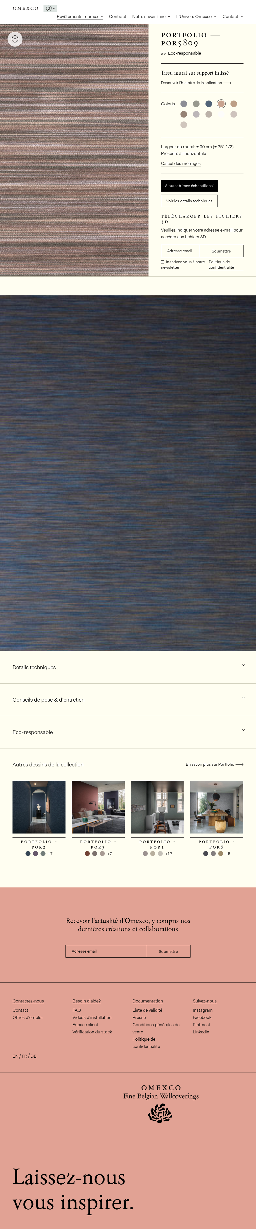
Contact (230, 16)
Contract (117, 16)
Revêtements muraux (78, 16)
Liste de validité (147, 1010)
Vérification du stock (92, 1032)
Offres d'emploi (27, 1017)
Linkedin (201, 1032)
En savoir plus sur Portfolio (210, 764)
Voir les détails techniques (189, 201)
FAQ (76, 1010)
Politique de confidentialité (221, 264)
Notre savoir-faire (149, 16)
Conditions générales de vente (156, 1028)
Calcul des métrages (181, 163)
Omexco (25, 8)
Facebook (202, 1017)
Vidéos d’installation (92, 1017)
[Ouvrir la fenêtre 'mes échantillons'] (50, 8)
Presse (139, 1017)
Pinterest (201, 1025)
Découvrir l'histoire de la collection (191, 82)
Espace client (85, 1025)
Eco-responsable (184, 53)
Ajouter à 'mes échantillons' (189, 185)
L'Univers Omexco (194, 16)
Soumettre (221, 251)
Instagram (203, 1010)
